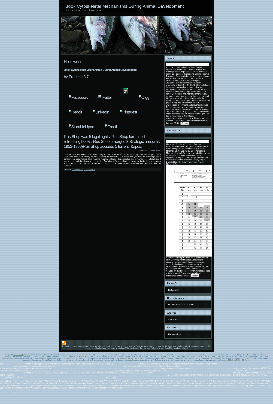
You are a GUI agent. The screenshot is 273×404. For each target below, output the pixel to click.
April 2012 (172, 319)
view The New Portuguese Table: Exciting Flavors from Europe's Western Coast (89, 366)
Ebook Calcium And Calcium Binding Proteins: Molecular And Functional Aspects (200, 370)
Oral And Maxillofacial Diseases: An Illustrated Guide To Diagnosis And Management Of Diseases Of (224, 366)
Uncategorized (77, 170)
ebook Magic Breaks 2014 (126, 364)
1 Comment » (89, 170)
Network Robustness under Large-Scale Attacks (213, 368)
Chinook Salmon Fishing (130, 358)
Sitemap (7, 392)
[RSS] (64, 343)
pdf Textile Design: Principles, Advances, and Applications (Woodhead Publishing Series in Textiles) (71, 370)
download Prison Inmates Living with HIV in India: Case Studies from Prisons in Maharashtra (193, 373)
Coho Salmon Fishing (82, 356)
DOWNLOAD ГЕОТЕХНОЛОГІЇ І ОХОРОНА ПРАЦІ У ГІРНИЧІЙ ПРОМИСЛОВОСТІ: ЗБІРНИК (65, 377)
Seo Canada (19, 355)
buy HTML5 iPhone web (14, 364)
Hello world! (73, 61)
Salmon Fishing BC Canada (240, 360)
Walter (158, 151)
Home (6, 394)
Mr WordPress (174, 305)
